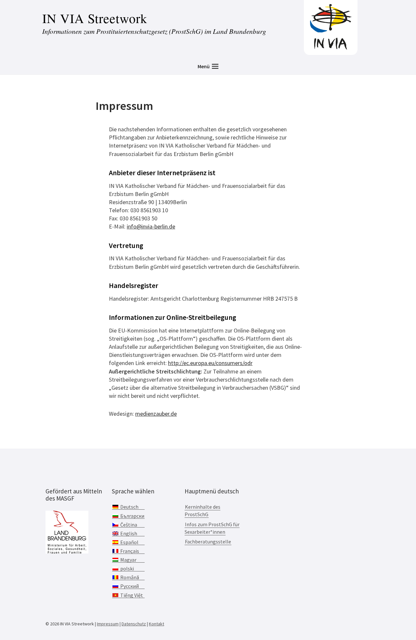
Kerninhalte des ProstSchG (202, 510)
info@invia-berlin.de (151, 226)
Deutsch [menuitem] (129, 506)
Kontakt (156, 624)
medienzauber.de (156, 413)
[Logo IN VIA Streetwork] (331, 48)
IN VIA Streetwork (94, 18)
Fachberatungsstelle (208, 541)
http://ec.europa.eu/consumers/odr (210, 363)
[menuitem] (128, 506)
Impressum (108, 624)
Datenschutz (134, 624)
